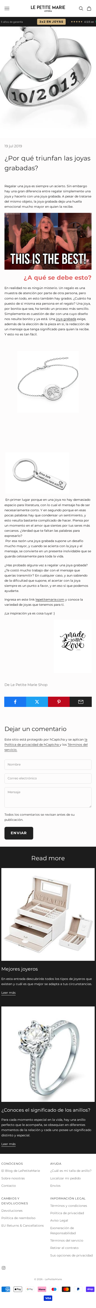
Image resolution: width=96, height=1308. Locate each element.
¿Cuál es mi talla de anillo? (71, 1171)
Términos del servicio (66, 1240)
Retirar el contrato (64, 1248)
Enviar (19, 833)
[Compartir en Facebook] (15, 702)
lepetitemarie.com (49, 600)
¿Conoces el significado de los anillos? (45, 1110)
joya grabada (66, 319)
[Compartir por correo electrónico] (81, 702)
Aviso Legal (59, 1220)
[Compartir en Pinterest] (59, 702)
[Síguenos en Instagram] (3, 1268)
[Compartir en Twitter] (37, 702)
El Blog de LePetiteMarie (20, 1171)
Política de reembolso (18, 1218)
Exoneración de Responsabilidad (63, 1230)
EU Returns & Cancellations (22, 1226)
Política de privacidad (67, 1213)
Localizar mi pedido (65, 1178)
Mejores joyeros (19, 969)
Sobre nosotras (13, 1178)
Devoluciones (12, 1211)
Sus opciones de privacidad (71, 1255)
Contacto (8, 1186)
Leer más (8, 993)
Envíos (55, 1186)
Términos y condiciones (68, 1206)
